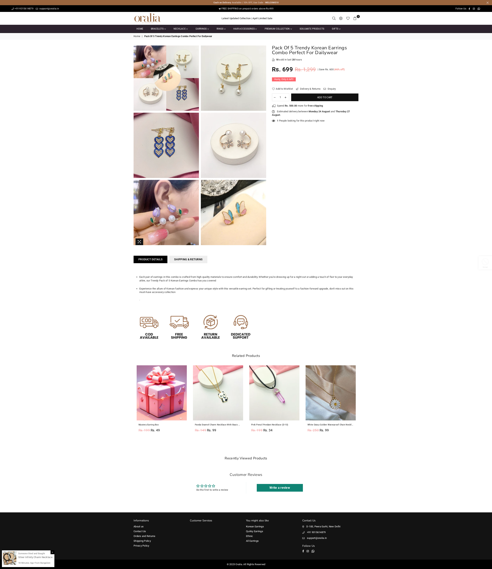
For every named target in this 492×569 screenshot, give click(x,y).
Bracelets (157, 28)
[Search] (334, 18)
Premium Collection (277, 28)
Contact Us (140, 531)
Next (362, 401)
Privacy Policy (141, 545)
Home (139, 28)
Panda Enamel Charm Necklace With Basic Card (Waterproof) (218, 424)
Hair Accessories (244, 28)
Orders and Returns (144, 536)
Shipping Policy (142, 540)
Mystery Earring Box (149, 424)
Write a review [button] (279, 488)
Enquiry (331, 88)
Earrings (201, 28)
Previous (129, 401)
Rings (220, 28)
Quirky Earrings (254, 531)
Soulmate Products (312, 28)
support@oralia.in (49, 8)
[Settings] (340, 18)
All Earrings (252, 540)
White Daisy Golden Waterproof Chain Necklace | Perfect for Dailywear (331, 424)
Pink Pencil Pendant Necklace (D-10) (269, 424)
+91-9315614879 (24, 8)
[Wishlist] (348, 18)
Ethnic (249, 536)
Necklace (180, 28)
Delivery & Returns (310, 88)
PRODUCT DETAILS (150, 259)
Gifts (335, 28)
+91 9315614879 (316, 532)
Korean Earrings (255, 526)
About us (139, 526)
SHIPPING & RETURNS (188, 259)
